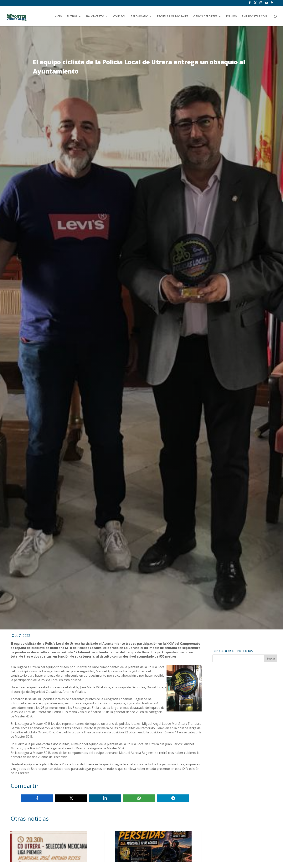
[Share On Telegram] (173, 798)
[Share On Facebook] (37, 798)
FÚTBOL (72, 16)
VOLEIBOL (119, 16)
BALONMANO (139, 16)
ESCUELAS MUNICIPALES (172, 16)
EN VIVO (231, 16)
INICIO (58, 16)
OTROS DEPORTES (205, 16)
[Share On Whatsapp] (139, 798)
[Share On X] (71, 798)
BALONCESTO (95, 16)
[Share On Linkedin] (105, 798)
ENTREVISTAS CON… (255, 16)
